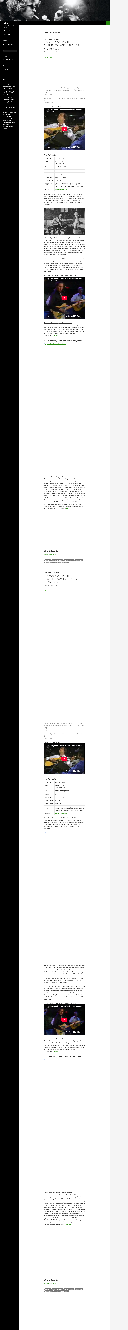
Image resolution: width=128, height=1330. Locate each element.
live (14, 112)
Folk (3, 107)
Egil (58, 52)
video (5, 128)
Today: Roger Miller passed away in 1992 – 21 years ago (61, 45)
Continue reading (50, 554)
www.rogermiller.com (61, 189)
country (47, 560)
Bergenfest (5, 86)
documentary (6, 105)
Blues (10, 89)
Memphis (8, 114)
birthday (5, 89)
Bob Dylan (90, 22)
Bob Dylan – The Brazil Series (9, 62)
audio (7, 85)
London (4, 114)
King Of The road (68, 560)
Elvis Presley (12, 105)
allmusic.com (56, 335)
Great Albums (99, 22)
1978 (6, 83)
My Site (5, 23)
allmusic (68, 508)
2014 (14, 83)
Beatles (11, 84)
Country (46, 39)
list (12, 112)
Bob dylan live (7, 95)
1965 (4, 83)
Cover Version (11, 102)
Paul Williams (6, 122)
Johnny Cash (12, 109)
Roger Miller (48, 562)
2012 (9, 83)
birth (14, 86)
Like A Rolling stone (7, 112)
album (4, 85)
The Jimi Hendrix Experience (61, 562)
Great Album (8, 107)
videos (8, 129)
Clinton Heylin (6, 99)
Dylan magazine (6, 67)
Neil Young (6, 118)
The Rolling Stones (8, 126)
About (83, 22)
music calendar (8, 116)
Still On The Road (6, 74)
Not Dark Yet (5, 71)
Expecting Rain (6, 69)
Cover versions (7, 104)
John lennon (6, 109)
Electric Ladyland (57, 560)
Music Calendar (54, 39)
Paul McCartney (7, 120)
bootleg (13, 95)
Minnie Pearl (79, 560)
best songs (10, 86)
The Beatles (6, 124)
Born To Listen (71, 22)
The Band (14, 122)
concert (11, 99)
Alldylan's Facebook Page (8, 59)
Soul (10, 122)
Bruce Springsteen (8, 97)
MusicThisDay (8, 44)
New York (11, 118)
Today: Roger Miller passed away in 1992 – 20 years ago (61, 579)
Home (78, 22)
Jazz (14, 107)
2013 (12, 83)
